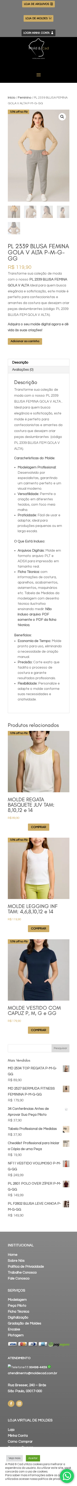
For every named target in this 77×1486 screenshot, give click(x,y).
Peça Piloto (17, 1306)
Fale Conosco (19, 1278)
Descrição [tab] (20, 362)
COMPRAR (38, 827)
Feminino (24, 97)
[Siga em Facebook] (11, 1403)
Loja (11, 1430)
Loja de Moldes (36, 18)
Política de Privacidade (26, 1266)
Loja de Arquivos (36, 4)
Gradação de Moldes (24, 1323)
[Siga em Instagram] (19, 1403)
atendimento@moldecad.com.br (32, 1373)
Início (11, 97)
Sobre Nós (16, 1261)
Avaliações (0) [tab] (22, 370)
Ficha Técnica (18, 1311)
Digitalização (18, 1317)
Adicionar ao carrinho (25, 341)
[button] (62, 116)
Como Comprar (20, 1441)
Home (12, 1255)
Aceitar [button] (33, 1458)
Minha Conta (18, 1436)
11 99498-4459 (36, 1367)
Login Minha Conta (36, 33)
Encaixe (14, 1329)
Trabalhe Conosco (22, 1272)
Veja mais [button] (14, 1458)
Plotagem (16, 1335)
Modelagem (17, 1300)
